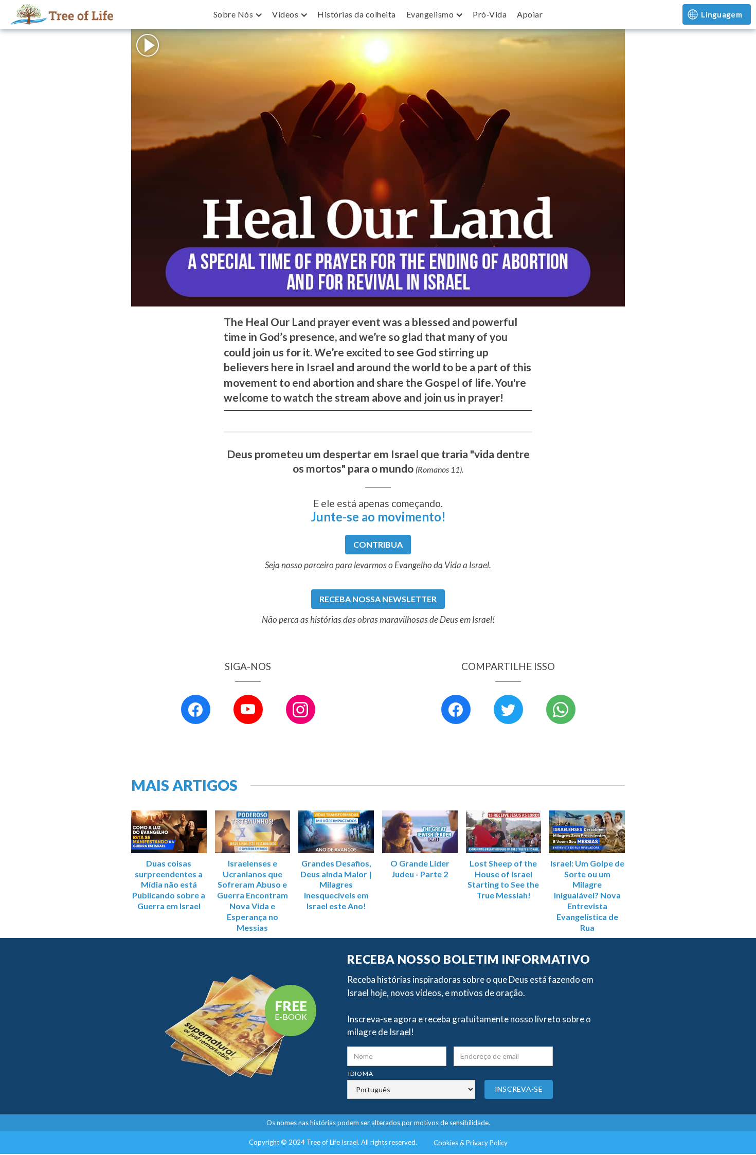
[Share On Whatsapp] (560, 709)
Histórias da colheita (356, 14)
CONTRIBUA (378, 544)
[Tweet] (508, 709)
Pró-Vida (490, 14)
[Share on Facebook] (456, 709)
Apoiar (530, 14)
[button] (237, 14)
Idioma (360, 1073)
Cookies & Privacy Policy (471, 1143)
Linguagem (721, 14)
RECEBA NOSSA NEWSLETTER (378, 599)
